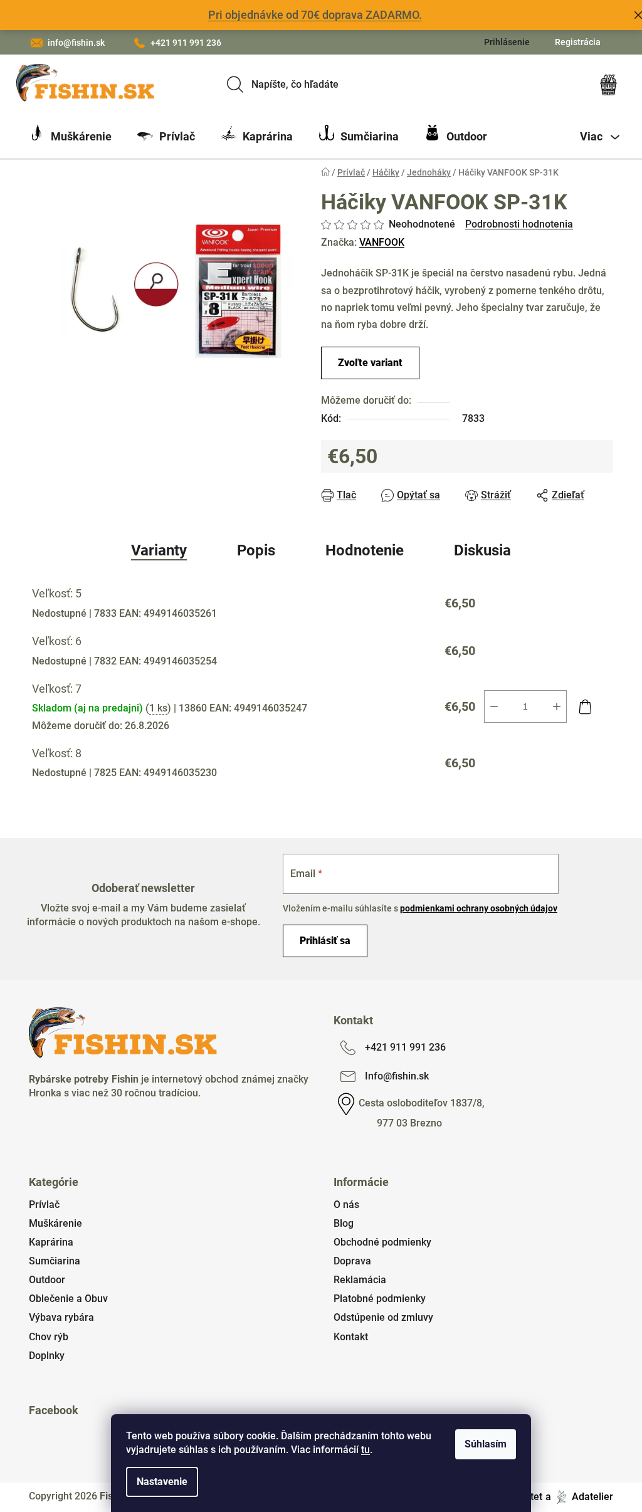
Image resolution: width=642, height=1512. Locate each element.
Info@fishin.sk (397, 1076)
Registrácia (578, 42)
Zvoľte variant (370, 363)
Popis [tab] (256, 550)
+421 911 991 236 (185, 43)
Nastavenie (162, 1482)
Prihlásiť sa (325, 941)
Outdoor (47, 1280)
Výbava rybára (61, 1317)
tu (365, 1450)
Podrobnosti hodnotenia (519, 224)
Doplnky (47, 1356)
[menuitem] (70, 136)
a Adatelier (579, 1497)
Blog (344, 1223)
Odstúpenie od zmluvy (383, 1317)
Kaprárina (51, 1242)
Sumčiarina (54, 1261)
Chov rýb (48, 1337)
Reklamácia (360, 1280)
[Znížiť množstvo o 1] (494, 706)
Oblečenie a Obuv (68, 1299)
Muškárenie (55, 1223)
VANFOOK (381, 242)
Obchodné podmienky (382, 1242)
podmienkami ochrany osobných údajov (478, 908)
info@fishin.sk (76, 43)
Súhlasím (486, 1444)
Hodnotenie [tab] (364, 550)
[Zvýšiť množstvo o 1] (556, 706)
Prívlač (44, 1204)
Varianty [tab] (159, 550)
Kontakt (351, 1337)
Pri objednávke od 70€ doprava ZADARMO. (315, 14)
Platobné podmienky (380, 1299)
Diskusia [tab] (482, 550)
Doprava (352, 1261)
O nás (346, 1204)
